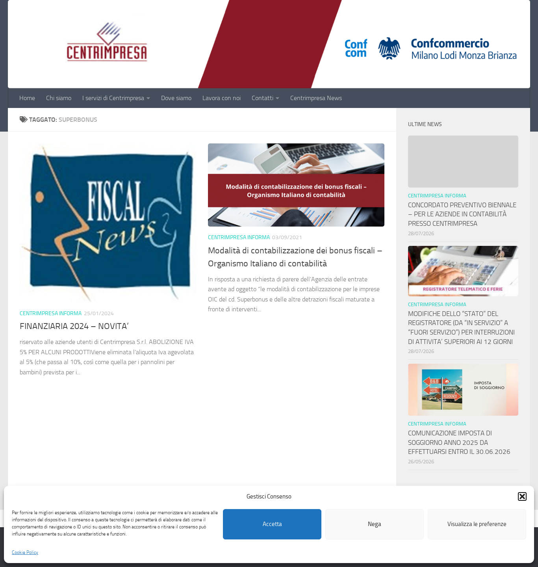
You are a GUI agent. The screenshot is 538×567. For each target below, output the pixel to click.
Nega (374, 524)
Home (27, 98)
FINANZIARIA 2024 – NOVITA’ (74, 326)
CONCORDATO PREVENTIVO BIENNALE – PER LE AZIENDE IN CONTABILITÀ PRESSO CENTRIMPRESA (462, 214)
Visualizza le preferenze (476, 524)
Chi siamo (58, 98)
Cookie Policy (25, 552)
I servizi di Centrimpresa (113, 98)
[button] (522, 496)
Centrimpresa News (316, 98)
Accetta (272, 524)
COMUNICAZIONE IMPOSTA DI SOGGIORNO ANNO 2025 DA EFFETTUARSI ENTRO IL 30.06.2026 (459, 442)
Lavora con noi (221, 98)
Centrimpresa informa (51, 313)
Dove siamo (176, 98)
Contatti (262, 98)
